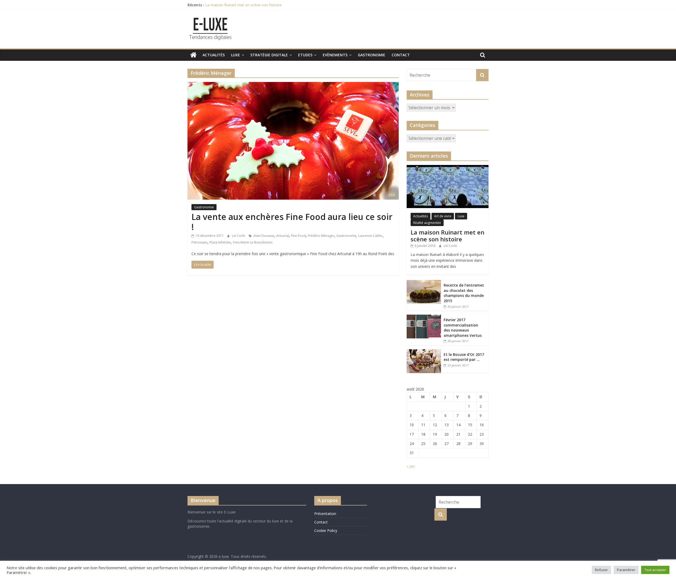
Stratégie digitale (269, 54)
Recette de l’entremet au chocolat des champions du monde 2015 (464, 293)
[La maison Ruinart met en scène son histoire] (448, 167)
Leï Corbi (239, 235)
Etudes (305, 54)
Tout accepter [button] (655, 569)
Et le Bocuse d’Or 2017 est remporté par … (464, 357)
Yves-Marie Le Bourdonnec (253, 242)
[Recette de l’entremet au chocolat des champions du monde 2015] (424, 282)
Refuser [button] (601, 569)
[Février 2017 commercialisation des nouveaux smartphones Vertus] (424, 317)
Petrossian (199, 242)
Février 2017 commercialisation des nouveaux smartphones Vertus (463, 327)
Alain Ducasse (263, 235)
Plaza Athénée (220, 242)
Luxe (235, 54)
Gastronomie (371, 54)
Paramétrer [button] (626, 569)
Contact (401, 54)
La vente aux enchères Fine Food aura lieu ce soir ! (291, 221)
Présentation (325, 513)
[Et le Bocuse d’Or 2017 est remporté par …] (424, 352)
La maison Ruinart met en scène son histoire (243, 4)
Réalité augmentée (427, 222)
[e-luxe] (193, 55)
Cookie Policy (325, 530)
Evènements (335, 54)
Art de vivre (442, 216)
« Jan (411, 466)
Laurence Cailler (370, 235)
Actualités (214, 54)
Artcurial (282, 235)
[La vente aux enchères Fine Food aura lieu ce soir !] (293, 85)
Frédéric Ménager (321, 235)
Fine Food (298, 235)
